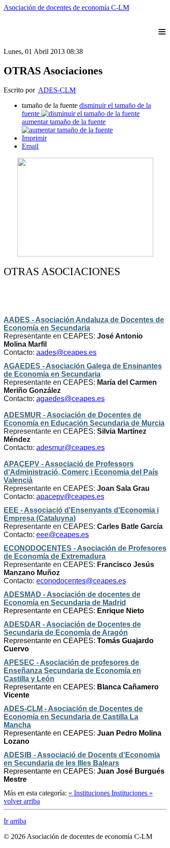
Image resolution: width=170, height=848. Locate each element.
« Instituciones (90, 793)
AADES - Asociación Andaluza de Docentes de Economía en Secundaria (84, 324)
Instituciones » (132, 793)
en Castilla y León (72, 671)
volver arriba (22, 801)
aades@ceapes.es (66, 352)
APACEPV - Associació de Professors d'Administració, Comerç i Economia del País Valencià (81, 472)
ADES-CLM (57, 90)
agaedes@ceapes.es (70, 398)
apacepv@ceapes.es (70, 496)
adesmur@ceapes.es (70, 447)
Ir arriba (15, 821)
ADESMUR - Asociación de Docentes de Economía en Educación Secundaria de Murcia (84, 419)
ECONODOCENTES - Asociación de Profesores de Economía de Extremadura (85, 552)
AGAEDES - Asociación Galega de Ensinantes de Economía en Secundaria (83, 370)
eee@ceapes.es (62, 534)
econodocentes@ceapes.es (81, 581)
